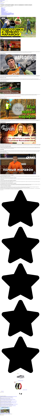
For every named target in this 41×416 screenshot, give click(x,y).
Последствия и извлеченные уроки (4, 11)
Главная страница (2, 3)
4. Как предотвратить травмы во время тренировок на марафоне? (7, 14)
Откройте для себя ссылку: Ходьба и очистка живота (5, 413)
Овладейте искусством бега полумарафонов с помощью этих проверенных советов (8, 402)
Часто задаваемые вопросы (3, 12)
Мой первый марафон (3, 7)
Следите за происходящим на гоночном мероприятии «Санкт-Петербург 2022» (7, 399)
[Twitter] (21, 394)
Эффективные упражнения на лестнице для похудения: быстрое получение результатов (8, 396)
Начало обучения (3, 8)
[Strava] (19, 394)
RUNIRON (1, 1)
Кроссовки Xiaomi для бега (20, 380)
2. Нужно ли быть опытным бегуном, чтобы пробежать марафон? (7, 13)
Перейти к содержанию (2, 0)
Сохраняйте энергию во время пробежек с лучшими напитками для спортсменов (8, 405)
